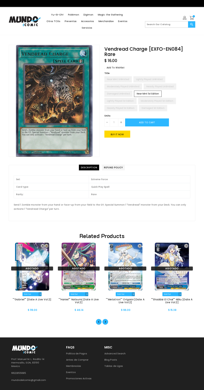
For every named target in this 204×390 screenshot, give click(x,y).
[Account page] (185, 18)
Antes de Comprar (77, 359)
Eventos (71, 372)
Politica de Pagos (76, 353)
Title (107, 73)
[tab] (89, 167)
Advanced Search (115, 353)
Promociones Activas (78, 378)
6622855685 (18, 373)
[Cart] (192, 18)
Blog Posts (110, 359)
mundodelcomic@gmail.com (28, 380)
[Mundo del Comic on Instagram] (105, 3)
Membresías (73, 366)
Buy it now (117, 134)
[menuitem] (57, 14)
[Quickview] (14, 311)
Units (107, 116)
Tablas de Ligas (113, 366)
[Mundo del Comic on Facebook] (99, 3)
